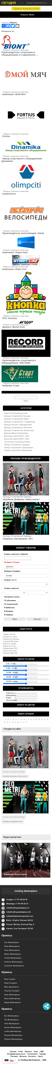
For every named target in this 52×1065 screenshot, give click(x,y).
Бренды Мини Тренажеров (16, 433)
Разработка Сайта (10, 637)
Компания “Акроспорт (15, 252)
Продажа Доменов (10, 653)
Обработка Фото (9, 646)
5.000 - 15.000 (11, 668)
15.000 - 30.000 (12, 673)
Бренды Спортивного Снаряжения (19, 422)
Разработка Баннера (11, 639)
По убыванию (10, 600)
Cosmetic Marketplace (14, 966)
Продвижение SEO (10, 648)
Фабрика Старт (11, 385)
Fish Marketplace (11, 1024)
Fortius (6, 136)
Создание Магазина (10, 641)
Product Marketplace (13, 1039)
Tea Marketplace (11, 1020)
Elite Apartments (11, 987)
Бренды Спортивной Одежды (17, 416)
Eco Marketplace (11, 1016)
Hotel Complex (10, 983)
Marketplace (10, 695)
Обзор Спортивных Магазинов (18, 450)
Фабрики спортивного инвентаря (15, 50)
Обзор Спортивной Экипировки (18, 447)
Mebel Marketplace (12, 954)
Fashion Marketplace (13, 962)
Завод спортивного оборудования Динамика (22, 159)
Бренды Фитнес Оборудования (18, 425)
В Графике (8, 615)
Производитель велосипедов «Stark (23, 233)
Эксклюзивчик (11, 700)
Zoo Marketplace (11, 942)
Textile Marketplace (12, 958)
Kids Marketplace (12, 946)
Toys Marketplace (12, 950)
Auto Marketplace (12, 995)
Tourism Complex (12, 991)
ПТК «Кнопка (9, 318)
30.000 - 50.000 (12, 677)
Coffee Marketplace (12, 1031)
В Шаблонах (9, 608)
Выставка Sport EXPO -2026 (16, 439)
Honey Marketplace (12, 1027)
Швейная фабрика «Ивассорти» (21, 499)
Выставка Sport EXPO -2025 (16, 436)
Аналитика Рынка (10, 651)
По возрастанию (11, 604)
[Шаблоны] (26, 567)
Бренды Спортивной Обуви (16, 419)
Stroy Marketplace (12, 998)
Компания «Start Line (14, 269)
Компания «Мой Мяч (14, 94)
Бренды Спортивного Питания (18, 427)
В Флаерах (8, 611)
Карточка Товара (9, 644)
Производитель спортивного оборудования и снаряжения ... (20, 53)
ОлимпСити (9, 194)
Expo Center (9, 979)
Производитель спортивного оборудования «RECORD (19, 361)
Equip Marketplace (12, 1002)
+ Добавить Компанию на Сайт (26, 9)
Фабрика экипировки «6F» (18, 539)
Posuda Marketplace (13, 1035)
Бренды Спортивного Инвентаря (19, 430)
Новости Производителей (15, 413)
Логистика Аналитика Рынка (17, 442)
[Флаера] (26, 576)
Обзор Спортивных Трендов (17, 445)
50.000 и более (12, 681)
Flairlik (8, 698)
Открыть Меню (27, 15)
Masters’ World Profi (13, 327)
